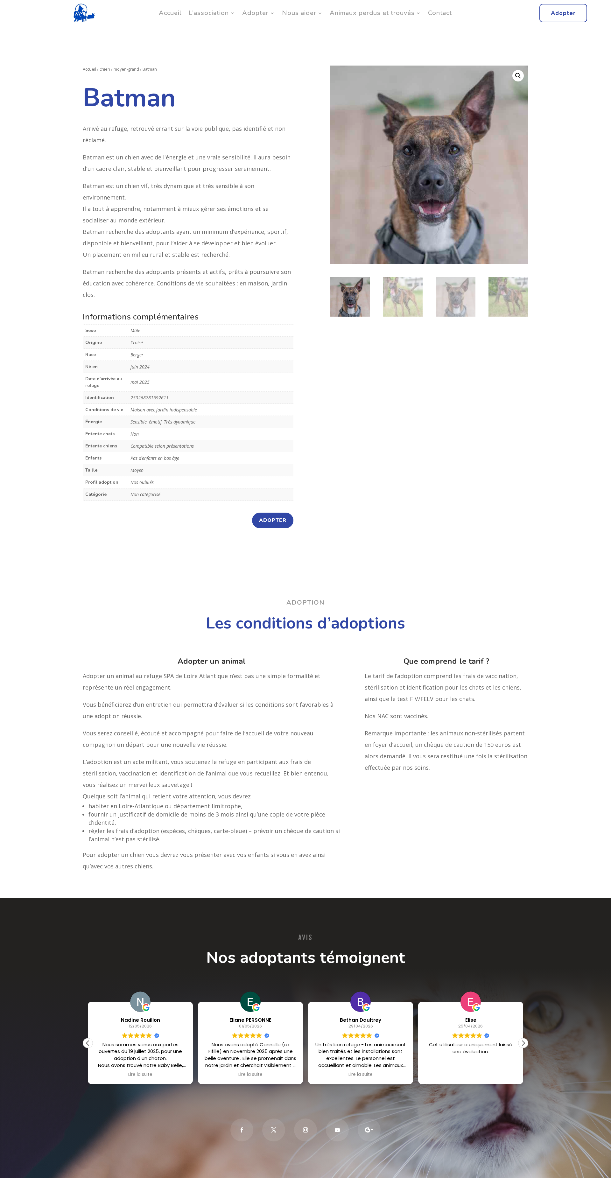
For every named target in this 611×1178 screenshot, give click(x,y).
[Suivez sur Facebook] (241, 1129)
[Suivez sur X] (273, 1129)
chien (105, 69)
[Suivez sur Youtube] (337, 1129)
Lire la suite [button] (140, 1074)
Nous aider (299, 13)
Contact (440, 13)
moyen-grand (126, 69)
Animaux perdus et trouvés (372, 13)
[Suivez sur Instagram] (305, 1129)
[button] (518, 75)
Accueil (170, 13)
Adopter (255, 13)
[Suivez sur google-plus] (369, 1129)
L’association (209, 13)
